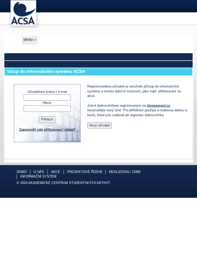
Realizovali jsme (125, 172)
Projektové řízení (84, 172)
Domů (22, 172)
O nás (39, 172)
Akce (55, 172)
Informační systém (38, 176)
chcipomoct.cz (158, 105)
